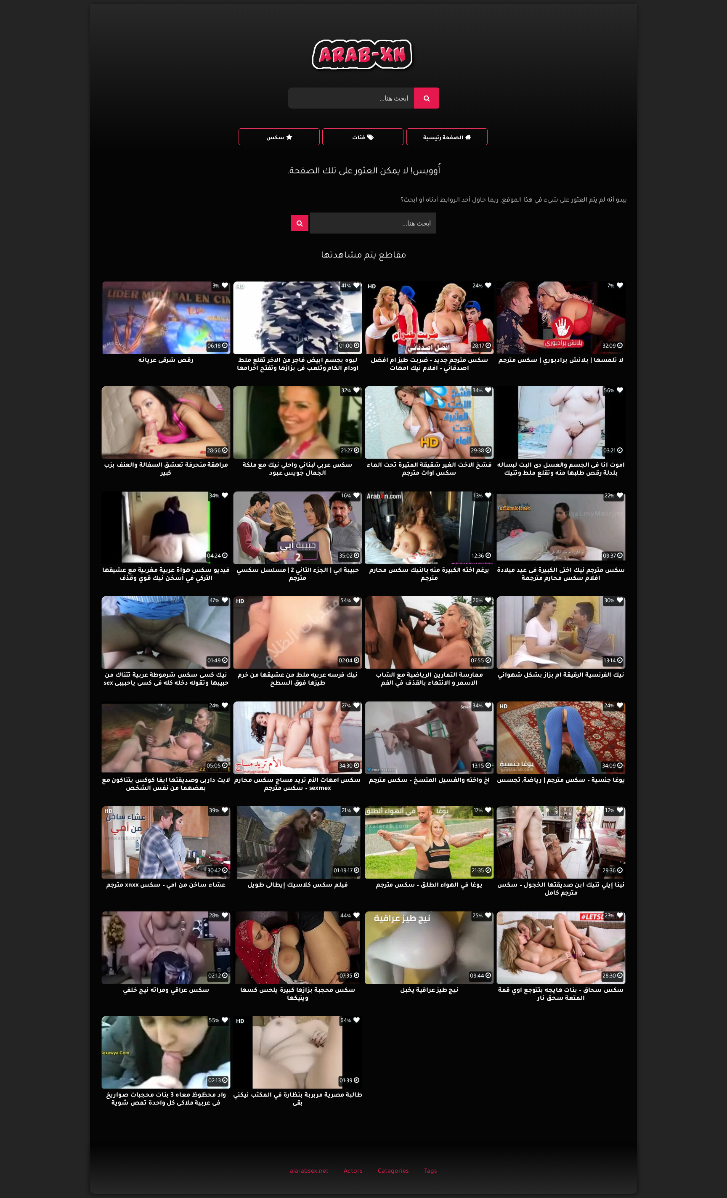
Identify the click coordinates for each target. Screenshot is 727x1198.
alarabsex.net (309, 1172)
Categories (393, 1172)
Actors (353, 1172)
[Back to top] (700, 1173)
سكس (275, 138)
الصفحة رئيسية (443, 138)
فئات (358, 138)
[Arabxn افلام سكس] (363, 56)
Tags (430, 1172)
